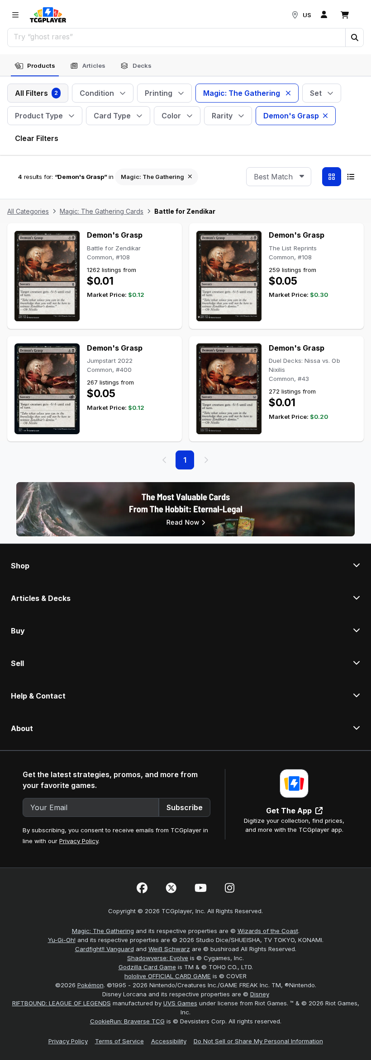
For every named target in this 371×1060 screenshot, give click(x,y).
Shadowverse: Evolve (157, 958)
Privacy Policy (78, 840)
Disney (259, 994)
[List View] (350, 176)
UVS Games (180, 1003)
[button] (354, 37)
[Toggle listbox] (302, 176)
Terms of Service (119, 1041)
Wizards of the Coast (268, 930)
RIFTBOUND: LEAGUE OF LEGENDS (61, 1003)
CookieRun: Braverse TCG (127, 1021)
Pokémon (90, 985)
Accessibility (168, 1041)
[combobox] (278, 176)
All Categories (28, 211)
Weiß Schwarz (169, 948)
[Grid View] (331, 176)
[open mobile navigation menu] (15, 15)
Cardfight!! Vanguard (104, 948)
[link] (48, 15)
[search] (177, 36)
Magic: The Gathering (103, 930)
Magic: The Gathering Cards (101, 211)
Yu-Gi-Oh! (62, 939)
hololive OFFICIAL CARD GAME (167, 976)
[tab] (35, 66)
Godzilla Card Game (147, 967)
